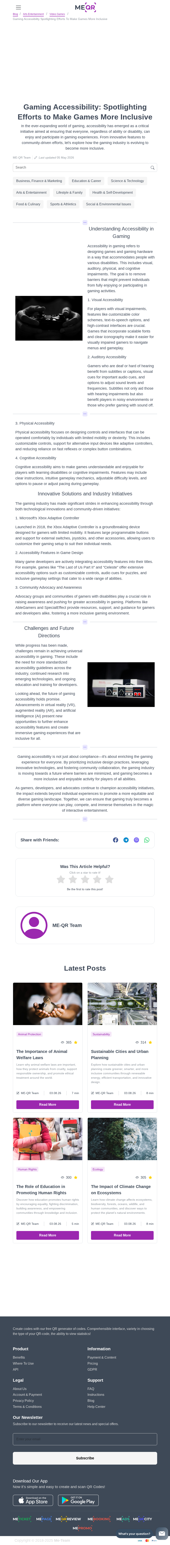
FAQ (90, 1389)
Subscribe (85, 1458)
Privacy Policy (23, 1400)
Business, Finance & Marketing (39, 181)
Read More (47, 1104)
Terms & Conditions (27, 1406)
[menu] (18, 7)
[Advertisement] (85, 54)
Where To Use (23, 1363)
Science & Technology (127, 181)
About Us (20, 1389)
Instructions (95, 1394)
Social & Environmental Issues (108, 204)
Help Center (96, 1406)
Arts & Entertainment (31, 192)
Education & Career (86, 181)
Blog (15, 14)
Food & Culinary (28, 204)
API (15, 1369)
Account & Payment (27, 1394)
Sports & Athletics (63, 204)
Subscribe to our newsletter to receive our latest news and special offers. (66, 1424)
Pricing (92, 1363)
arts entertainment (33, 14)
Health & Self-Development (112, 192)
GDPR (92, 1369)
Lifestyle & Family (69, 192)
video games (57, 14)
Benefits (19, 1357)
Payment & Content (101, 1357)
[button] (85, 222)
